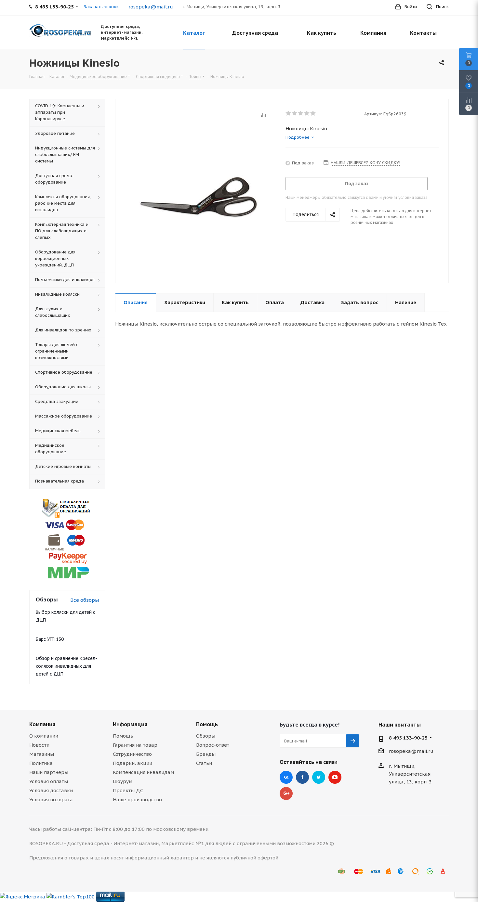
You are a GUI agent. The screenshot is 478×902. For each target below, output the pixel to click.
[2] (295, 113)
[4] (307, 113)
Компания (42, 724)
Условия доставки (51, 790)
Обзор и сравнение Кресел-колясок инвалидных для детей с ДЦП (66, 666)
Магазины (41, 754)
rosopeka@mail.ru (150, 7)
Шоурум (122, 781)
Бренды (206, 754)
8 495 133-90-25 (408, 738)
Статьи (204, 763)
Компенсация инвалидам (143, 772)
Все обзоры (84, 600)
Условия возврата (51, 799)
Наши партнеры (48, 772)
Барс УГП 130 (50, 639)
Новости (39, 745)
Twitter (318, 777)
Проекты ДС (128, 790)
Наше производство (137, 799)
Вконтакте (286, 777)
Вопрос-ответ (212, 745)
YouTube (334, 777)
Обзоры (205, 736)
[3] (301, 113)
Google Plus (286, 793)
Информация (130, 724)
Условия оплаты (48, 781)
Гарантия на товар (135, 745)
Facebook (302, 777)
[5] (313, 113)
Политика (41, 763)
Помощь (123, 736)
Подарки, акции (132, 763)
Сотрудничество (132, 754)
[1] (288, 113)
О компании (43, 736)
